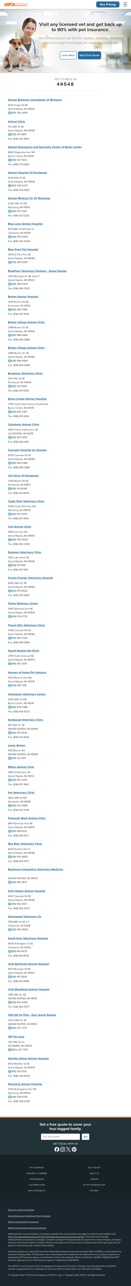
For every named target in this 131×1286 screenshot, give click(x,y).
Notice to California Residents (21, 1210)
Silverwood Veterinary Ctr (24, 916)
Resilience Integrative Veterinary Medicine (35, 869)
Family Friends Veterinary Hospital (30, 578)
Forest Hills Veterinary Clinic (26, 625)
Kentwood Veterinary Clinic (25, 720)
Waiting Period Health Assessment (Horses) (27, 1228)
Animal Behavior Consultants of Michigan (35, 100)
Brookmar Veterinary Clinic (25, 373)
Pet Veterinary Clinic (21, 792)
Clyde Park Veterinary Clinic (26, 501)
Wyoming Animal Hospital (25, 1084)
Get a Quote (94, 1167)
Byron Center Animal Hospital (27, 399)
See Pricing (108, 4)
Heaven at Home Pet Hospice (27, 672)
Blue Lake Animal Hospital (25, 224)
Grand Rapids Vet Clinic (23, 650)
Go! (86, 1136)
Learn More (68, 55)
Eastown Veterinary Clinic (24, 552)
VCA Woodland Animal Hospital (29, 989)
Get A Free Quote (90, 55)
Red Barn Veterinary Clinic (25, 844)
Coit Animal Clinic (19, 526)
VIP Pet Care (16, 1036)
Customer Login (37, 1185)
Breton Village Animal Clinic (26, 322)
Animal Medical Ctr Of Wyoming (29, 198)
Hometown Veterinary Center (27, 694)
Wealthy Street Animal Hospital (28, 1058)
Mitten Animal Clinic (21, 767)
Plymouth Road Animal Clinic (27, 818)
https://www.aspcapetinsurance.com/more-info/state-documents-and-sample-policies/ (46, 1237)
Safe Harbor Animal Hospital (26, 891)
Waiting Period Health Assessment (23, 1222)
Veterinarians (37, 1179)
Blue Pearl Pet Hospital (23, 249)
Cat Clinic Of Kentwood (23, 475)
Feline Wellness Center (23, 603)
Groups (94, 1179)
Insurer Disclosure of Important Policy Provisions (29, 1216)
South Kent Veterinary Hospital (28, 938)
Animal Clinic (16, 121)
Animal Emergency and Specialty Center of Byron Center (45, 147)
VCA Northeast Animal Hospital (28, 964)
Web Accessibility (37, 1191)
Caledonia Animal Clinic (23, 424)
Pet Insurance (37, 1167)
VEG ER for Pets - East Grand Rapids (32, 1015)
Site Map (94, 1191)
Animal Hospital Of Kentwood (27, 172)
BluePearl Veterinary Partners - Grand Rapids (37, 271)
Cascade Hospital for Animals (27, 450)
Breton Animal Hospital (23, 296)
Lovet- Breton (16, 745)
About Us (94, 1173)
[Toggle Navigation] (125, 4)
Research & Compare (37, 1173)
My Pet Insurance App (94, 1185)
